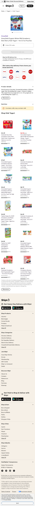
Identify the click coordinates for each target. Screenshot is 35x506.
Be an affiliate (5, 412)
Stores (3, 357)
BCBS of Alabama (6, 467)
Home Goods (5, 321)
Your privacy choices (26, 491)
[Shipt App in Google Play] (17, 308)
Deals (3, 366)
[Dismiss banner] (2, 1)
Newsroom (4, 378)
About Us (4, 374)
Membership (5, 359)
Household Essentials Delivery (10, 345)
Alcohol (3, 316)
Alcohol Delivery (6, 338)
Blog (2, 380)
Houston (4, 433)
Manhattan (4, 436)
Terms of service (5, 491)
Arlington (4, 446)
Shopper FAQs (5, 419)
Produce (3, 323)
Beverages (4, 319)
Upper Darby (5, 453)
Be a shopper (5, 407)
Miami (3, 431)
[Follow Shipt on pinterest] (10, 471)
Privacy (14, 491)
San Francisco (5, 429)
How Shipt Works (6, 354)
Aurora (3, 448)
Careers (3, 376)
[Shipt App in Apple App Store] (6, 308)
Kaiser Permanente (7, 465)
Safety (3, 417)
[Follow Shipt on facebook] (2, 471)
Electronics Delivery (7, 342)
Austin (3, 427)
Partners (4, 383)
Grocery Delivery (6, 335)
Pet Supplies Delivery (7, 340)
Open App (30, 1)
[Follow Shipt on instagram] (6, 471)
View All (3, 328)
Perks (3, 414)
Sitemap (3, 385)
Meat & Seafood (6, 325)
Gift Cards (4, 361)
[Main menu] (3, 6)
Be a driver (4, 410)
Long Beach (5, 455)
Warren (3, 450)
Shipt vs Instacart (6, 364)
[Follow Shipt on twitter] (14, 471)
